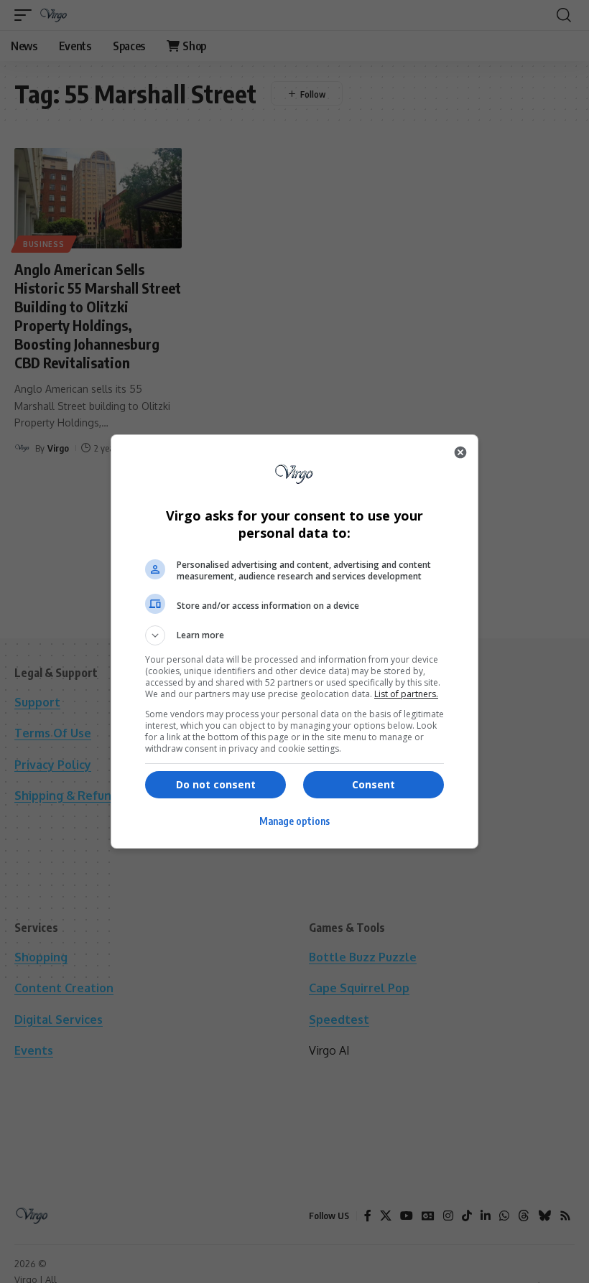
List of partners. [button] (406, 694)
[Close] (460, 452)
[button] (294, 635)
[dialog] (294, 641)
